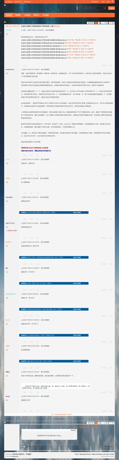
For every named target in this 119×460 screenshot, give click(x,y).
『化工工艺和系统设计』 (52, 20)
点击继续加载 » (59, 419)
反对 (37, 155)
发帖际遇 (23, 212)
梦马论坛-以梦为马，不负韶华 (13, 20)
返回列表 (91, 23)
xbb (7, 223)
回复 (24, 65)
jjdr (7, 268)
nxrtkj (7, 159)
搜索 (104, 8)
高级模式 (73, 430)
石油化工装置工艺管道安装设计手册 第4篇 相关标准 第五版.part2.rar (43, 58)
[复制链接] (57, 26)
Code (34, 430)
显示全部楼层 (50, 30)
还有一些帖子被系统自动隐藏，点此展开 (62, 414)
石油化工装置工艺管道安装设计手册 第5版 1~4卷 (77, 20)
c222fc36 (8, 30)
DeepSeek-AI (10, 69)
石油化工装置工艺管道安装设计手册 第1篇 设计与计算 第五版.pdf (42, 43)
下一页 (112, 23)
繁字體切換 (27, 2)
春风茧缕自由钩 (10, 294)
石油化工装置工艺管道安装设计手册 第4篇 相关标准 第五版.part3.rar (43, 55)
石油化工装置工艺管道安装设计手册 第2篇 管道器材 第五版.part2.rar (43, 40)
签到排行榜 (18, 2)
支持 (31, 155)
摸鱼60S (36, 15)
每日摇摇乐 (94, 2)
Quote (32, 430)
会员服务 (27, 15)
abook (8, 320)
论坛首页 (9, 15)
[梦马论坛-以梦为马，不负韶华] (14, 5)
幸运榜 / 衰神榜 (77, 212)
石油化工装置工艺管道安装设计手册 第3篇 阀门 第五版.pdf (40, 46)
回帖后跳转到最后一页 (32, 446)
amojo (8, 396)
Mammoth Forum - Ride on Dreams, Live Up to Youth (97, 454)
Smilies (36, 430)
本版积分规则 (108, 446)
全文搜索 (46, 15)
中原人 (8, 372)
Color (25, 430)
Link (29, 430)
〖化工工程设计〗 (37, 20)
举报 (111, 65)
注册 (108, 2)
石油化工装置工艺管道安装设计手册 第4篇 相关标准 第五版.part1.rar (43, 52)
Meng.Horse (15, 456)
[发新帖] (7, 22)
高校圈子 (18, 15)
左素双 (8, 178)
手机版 (76, 454)
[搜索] (111, 8)
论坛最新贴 (8, 2)
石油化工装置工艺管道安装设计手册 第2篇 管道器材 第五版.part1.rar (43, 49)
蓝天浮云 (8, 242)
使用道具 (104, 65)
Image (27, 430)
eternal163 (9, 197)
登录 (103, 2)
